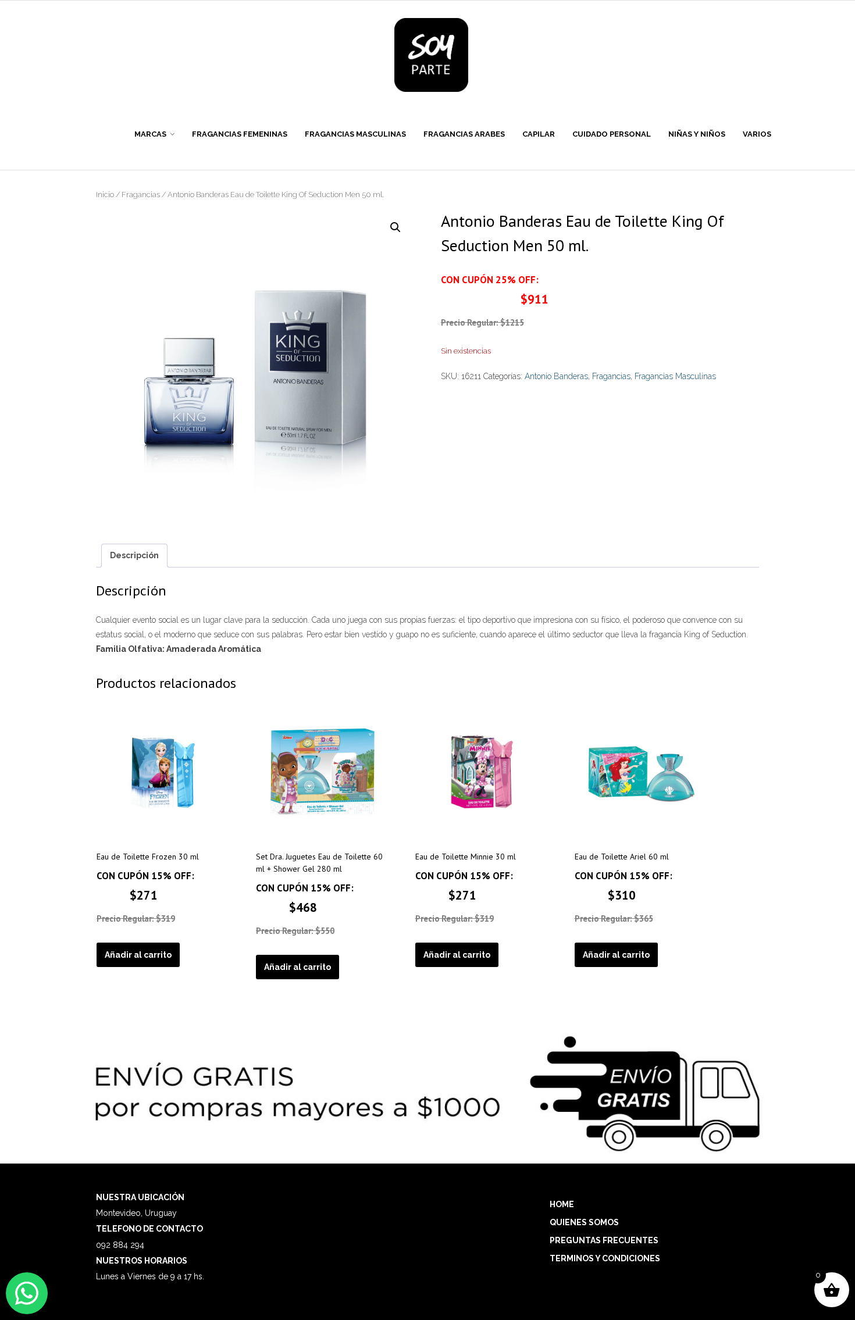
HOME (562, 1204)
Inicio (105, 194)
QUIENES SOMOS (584, 1222)
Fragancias (141, 194)
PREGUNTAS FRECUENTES (604, 1240)
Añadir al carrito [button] (138, 954)
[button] (395, 227)
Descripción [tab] (134, 555)
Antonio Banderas (556, 376)
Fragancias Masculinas (675, 376)
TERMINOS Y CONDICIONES (605, 1258)
